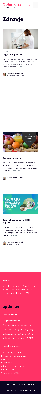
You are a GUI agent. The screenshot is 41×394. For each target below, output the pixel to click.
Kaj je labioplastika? (13, 54)
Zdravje (5, 51)
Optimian (27, 390)
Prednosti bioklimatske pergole (17, 325)
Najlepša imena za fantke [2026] (18, 338)
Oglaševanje (11, 384)
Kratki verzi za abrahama (14, 366)
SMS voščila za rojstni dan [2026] (18, 334)
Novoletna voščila (11, 373)
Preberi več (22, 67)
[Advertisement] (20, 100)
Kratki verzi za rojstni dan (15, 356)
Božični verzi (8, 369)
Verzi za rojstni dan (12, 352)
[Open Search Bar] (30, 5)
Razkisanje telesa (12, 158)
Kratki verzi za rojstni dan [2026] (18, 329)
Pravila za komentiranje (25, 384)
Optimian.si (12, 4)
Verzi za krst (8, 362)
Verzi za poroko (10, 359)
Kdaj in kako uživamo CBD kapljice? (16, 221)
